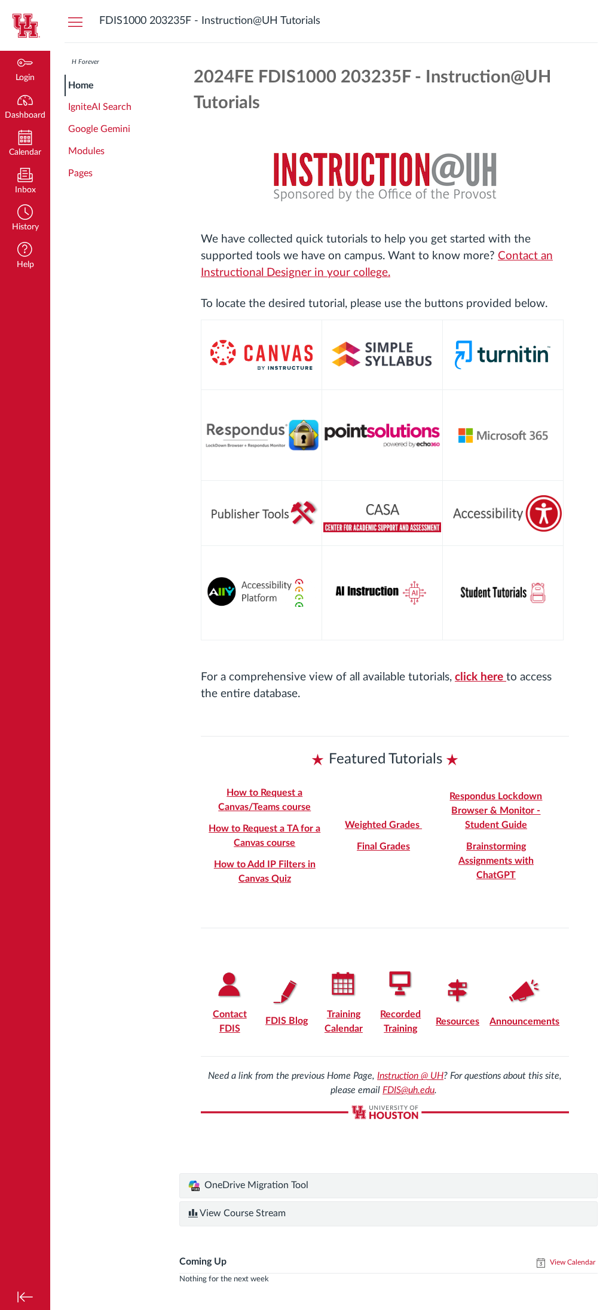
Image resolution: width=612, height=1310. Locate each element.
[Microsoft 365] (503, 435)
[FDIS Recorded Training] (400, 985)
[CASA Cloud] (382, 513)
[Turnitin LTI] (502, 355)
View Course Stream (242, 1213)
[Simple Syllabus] (382, 355)
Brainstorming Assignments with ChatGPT (496, 861)
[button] (25, 219)
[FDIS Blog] (287, 992)
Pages (80, 173)
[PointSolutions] (382, 436)
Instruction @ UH (410, 1076)
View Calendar (571, 1262)
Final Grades (383, 846)
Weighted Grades (383, 825)
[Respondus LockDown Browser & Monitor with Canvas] (261, 435)
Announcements (524, 1021)
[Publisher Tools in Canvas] (261, 513)
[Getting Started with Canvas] (261, 355)
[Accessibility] (503, 513)
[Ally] (261, 592)
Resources (457, 1021)
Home (81, 85)
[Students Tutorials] (503, 592)
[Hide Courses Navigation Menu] (75, 21)
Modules (86, 151)
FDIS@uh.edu (408, 1090)
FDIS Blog (286, 1021)
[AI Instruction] (382, 592)
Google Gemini (99, 129)
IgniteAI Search (99, 107)
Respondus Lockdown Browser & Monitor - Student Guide (495, 810)
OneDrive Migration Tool (255, 1185)
